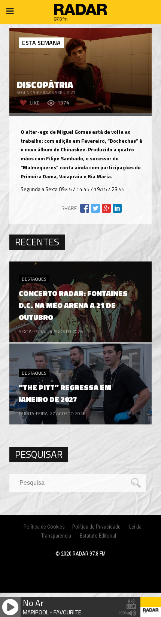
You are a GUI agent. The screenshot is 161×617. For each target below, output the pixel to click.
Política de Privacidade (96, 527)
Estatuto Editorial (98, 536)
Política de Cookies (44, 527)
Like (35, 102)
